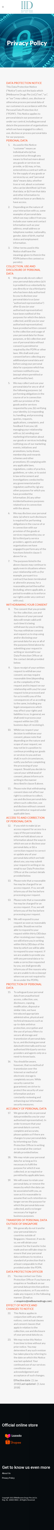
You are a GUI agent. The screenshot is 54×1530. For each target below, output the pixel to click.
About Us (6, 1473)
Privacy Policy (8, 1478)
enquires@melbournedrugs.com (33, 1301)
